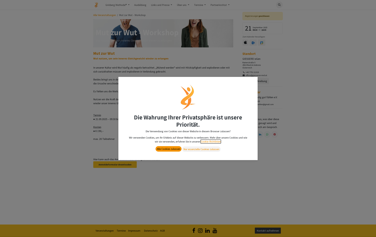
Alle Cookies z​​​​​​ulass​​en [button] (168, 149)
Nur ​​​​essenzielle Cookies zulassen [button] (201, 149)
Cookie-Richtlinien (211, 141)
